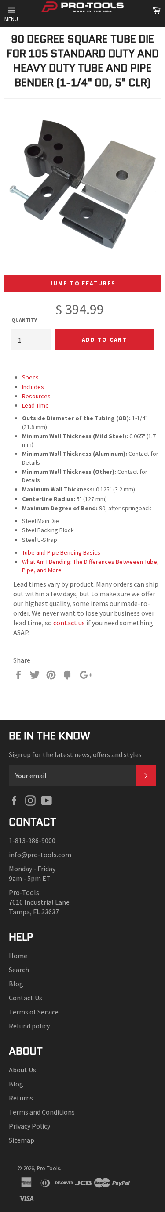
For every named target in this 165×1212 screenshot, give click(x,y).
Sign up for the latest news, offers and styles (75, 754)
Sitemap (21, 1140)
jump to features (82, 283)
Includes (33, 387)
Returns (21, 1097)
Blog (16, 983)
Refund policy (29, 1025)
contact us (69, 622)
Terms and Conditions (42, 1111)
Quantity (24, 320)
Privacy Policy (29, 1126)
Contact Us (25, 997)
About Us (22, 1069)
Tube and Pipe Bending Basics (61, 552)
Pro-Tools (48, 1168)
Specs (30, 377)
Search (19, 969)
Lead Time (35, 405)
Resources (36, 396)
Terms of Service (34, 1011)
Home (18, 955)
